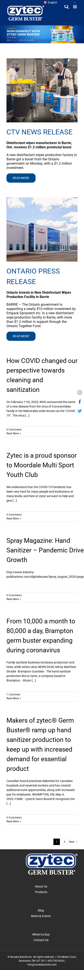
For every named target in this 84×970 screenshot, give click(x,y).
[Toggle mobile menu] (75, 6)
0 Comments (14, 429)
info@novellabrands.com (42, 964)
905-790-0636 (56, 960)
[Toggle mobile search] (66, 6)
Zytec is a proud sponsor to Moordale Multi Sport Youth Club (41, 465)
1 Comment (13, 694)
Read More (12, 433)
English (52, 2)
